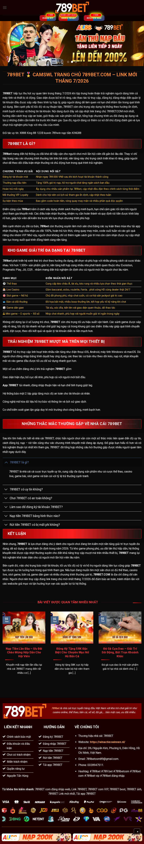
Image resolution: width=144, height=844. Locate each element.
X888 (23, 133)
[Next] (136, 43)
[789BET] (72, 7)
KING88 (76, 133)
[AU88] (36, 837)
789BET (8, 93)
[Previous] (7, 43)
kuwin (47, 133)
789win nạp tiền (61, 133)
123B (40, 133)
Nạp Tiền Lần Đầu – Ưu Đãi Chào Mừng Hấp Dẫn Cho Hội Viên (24, 652)
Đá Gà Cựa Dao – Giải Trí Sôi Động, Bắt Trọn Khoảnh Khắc (120, 652)
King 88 (31, 133)
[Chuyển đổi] (6, 462)
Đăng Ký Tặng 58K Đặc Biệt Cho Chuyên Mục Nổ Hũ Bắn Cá (72, 652)
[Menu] (5, 7)
